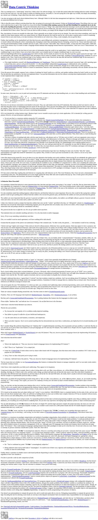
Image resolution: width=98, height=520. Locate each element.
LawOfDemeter (90, 122)
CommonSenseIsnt (28, 128)
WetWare (24, 461)
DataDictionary (89, 203)
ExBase (84, 434)
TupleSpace (46, 62)
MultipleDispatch (72, 130)
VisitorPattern (9, 132)
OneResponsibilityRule (14, 481)
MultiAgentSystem (10, 67)
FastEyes (85, 263)
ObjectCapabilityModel (56, 127)
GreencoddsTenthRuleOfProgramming (21, 298)
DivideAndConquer (74, 23)
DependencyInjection (65, 486)
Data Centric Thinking (24, 7)
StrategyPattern (5, 233)
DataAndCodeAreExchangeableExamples (16, 506)
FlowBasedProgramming (84, 233)
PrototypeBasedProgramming (57, 130)
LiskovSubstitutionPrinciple (76, 122)
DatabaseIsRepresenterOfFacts (63, 506)
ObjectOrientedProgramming (21, 476)
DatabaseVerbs (32, 186)
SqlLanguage (67, 434)
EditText (11, 518)
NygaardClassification (44, 123)
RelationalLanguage (61, 295)
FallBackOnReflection (48, 132)
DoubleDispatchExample (57, 291)
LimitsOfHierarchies (32, 261)
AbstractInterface (61, 122)
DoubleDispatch (31, 332)
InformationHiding (10, 123)
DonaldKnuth (73, 412)
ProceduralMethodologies (81, 506)
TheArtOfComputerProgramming (56, 412)
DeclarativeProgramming (25, 508)
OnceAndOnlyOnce (78, 55)
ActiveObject (63, 476)
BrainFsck (83, 461)
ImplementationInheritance (39, 130)
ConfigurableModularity (12, 127)
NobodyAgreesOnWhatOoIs (54, 120)
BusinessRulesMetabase (41, 508)
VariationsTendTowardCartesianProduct (13, 261)
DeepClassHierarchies (22, 132)
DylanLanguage (11, 334)
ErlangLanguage (90, 471)
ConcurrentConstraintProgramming (15, 65)
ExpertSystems (26, 54)
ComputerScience (6, 412)
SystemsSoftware (60, 125)
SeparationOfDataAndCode (9, 508)
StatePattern (17, 233)
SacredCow (31, 147)
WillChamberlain (44, 234)
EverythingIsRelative (47, 506)
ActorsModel (72, 476)
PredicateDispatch (56, 498)
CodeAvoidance (35, 506)
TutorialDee (46, 295)
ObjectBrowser (83, 266)
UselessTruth (16, 350)
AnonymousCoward (17, 248)
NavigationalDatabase (41, 268)
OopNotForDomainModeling (25, 122)
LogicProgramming (34, 473)
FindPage (45, 518)
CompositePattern (83, 130)
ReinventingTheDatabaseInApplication (68, 132)
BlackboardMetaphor (33, 62)
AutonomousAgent (84, 476)
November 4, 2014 (34, 518)
